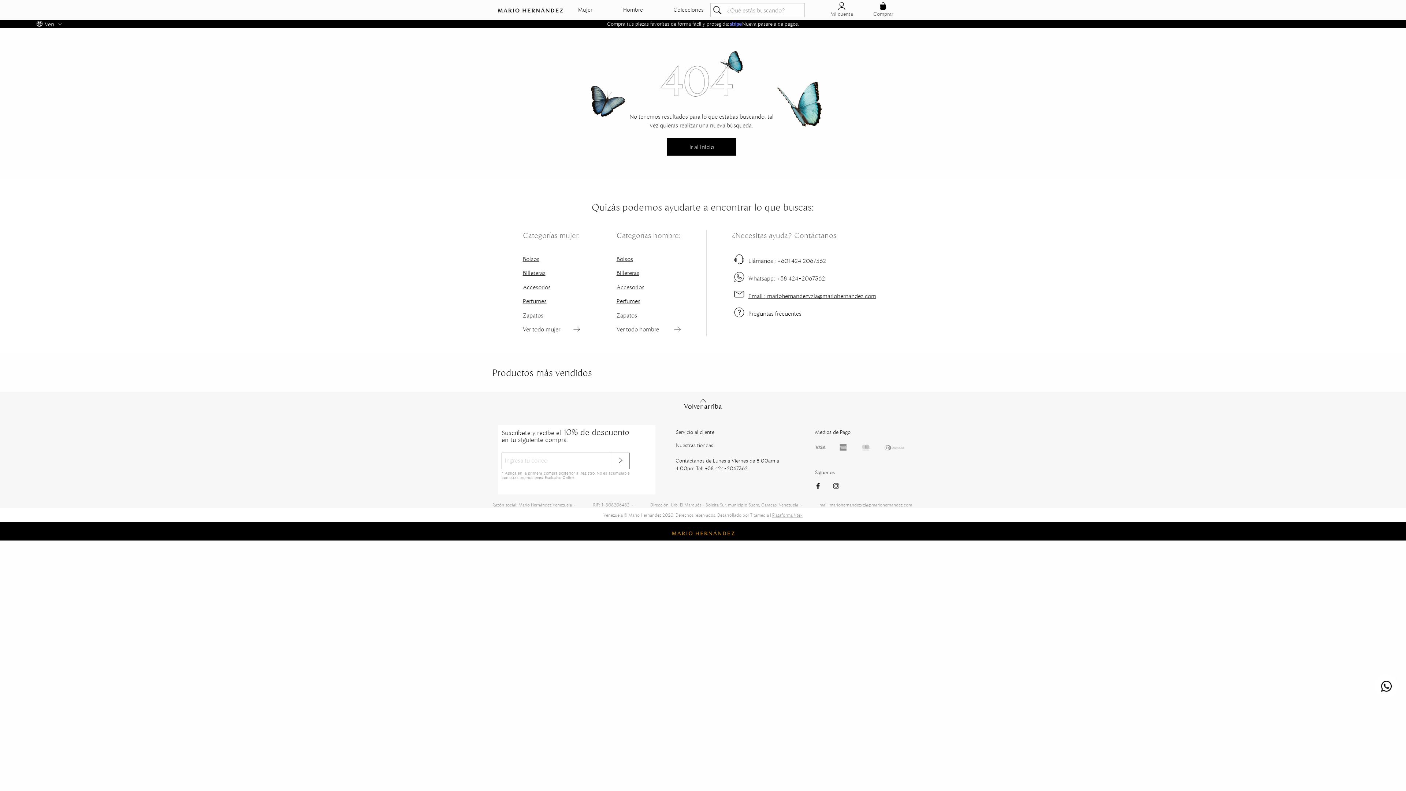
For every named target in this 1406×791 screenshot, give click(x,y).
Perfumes (535, 301)
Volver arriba (703, 406)
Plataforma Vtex (787, 515)
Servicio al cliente (695, 432)
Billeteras (534, 272)
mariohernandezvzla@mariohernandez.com (812, 296)
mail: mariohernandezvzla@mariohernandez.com (865, 505)
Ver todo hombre (638, 329)
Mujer (585, 10)
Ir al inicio (701, 147)
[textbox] (757, 10)
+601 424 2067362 (787, 260)
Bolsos (531, 259)
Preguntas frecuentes (774, 313)
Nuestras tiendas (694, 445)
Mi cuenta (841, 14)
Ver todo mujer (541, 329)
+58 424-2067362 (786, 278)
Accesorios (537, 287)
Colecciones (688, 10)
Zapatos (533, 315)
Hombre (633, 10)
